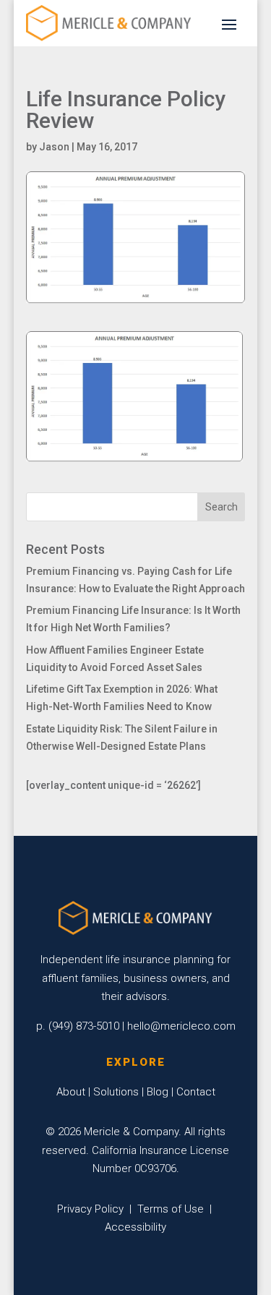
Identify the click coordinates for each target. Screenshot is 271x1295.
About (70, 1091)
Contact (195, 1091)
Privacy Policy (90, 1208)
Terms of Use (170, 1208)
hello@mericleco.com (181, 1026)
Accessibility (135, 1227)
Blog (157, 1091)
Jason (54, 147)
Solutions (116, 1091)
